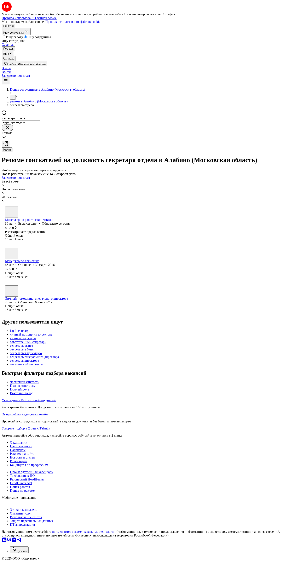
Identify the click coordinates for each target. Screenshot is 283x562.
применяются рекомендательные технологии (84, 531)
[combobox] (21, 118)
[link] (9, 58)
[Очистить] (7, 127)
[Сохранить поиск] (6, 144)
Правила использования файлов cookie (72, 21)
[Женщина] (11, 212)
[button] (6, 68)
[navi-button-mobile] (6, 81)
